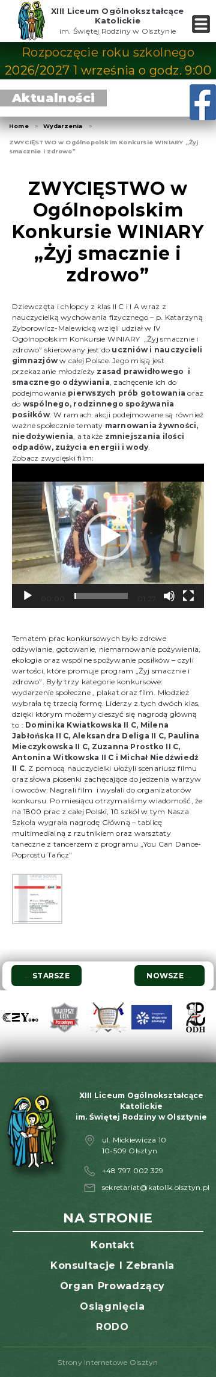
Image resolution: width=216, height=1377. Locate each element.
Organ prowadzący (112, 1286)
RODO (112, 1327)
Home (19, 126)
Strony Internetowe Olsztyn (108, 1362)
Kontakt (112, 1245)
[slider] (101, 596)
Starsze (46, 975)
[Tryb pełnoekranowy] (188, 596)
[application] (108, 536)
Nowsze (169, 975)
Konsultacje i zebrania (112, 1265)
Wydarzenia (63, 126)
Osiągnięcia (112, 1306)
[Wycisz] (169, 596)
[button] (108, 536)
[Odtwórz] (28, 596)
